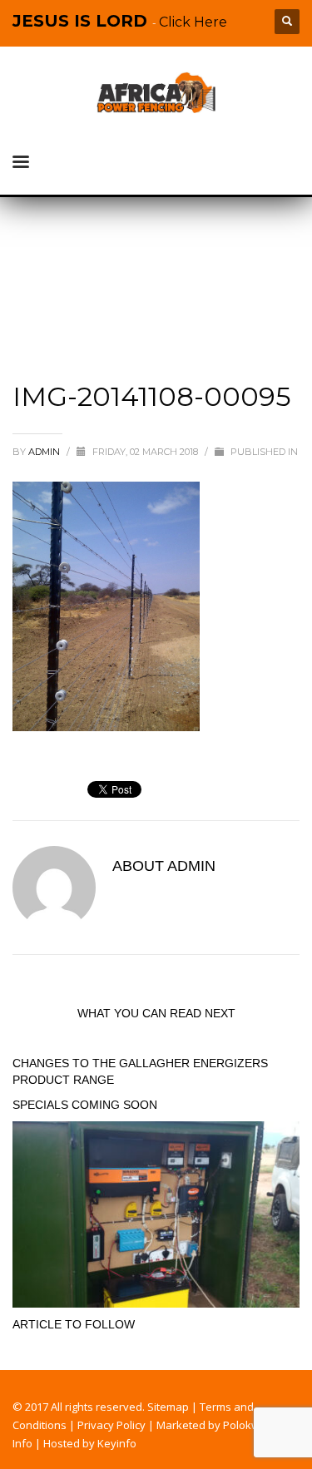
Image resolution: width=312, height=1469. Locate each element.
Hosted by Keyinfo (89, 1443)
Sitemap (168, 1406)
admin (45, 452)
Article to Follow (73, 1324)
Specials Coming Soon (84, 1104)
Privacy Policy (111, 1424)
